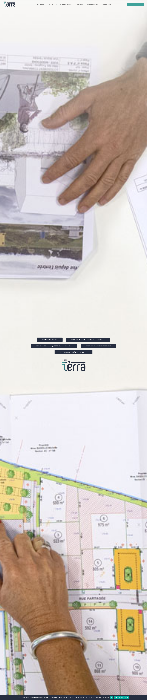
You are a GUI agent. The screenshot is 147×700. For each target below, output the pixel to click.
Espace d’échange (135, 4)
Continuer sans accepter (121, 697)
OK (111, 697)
